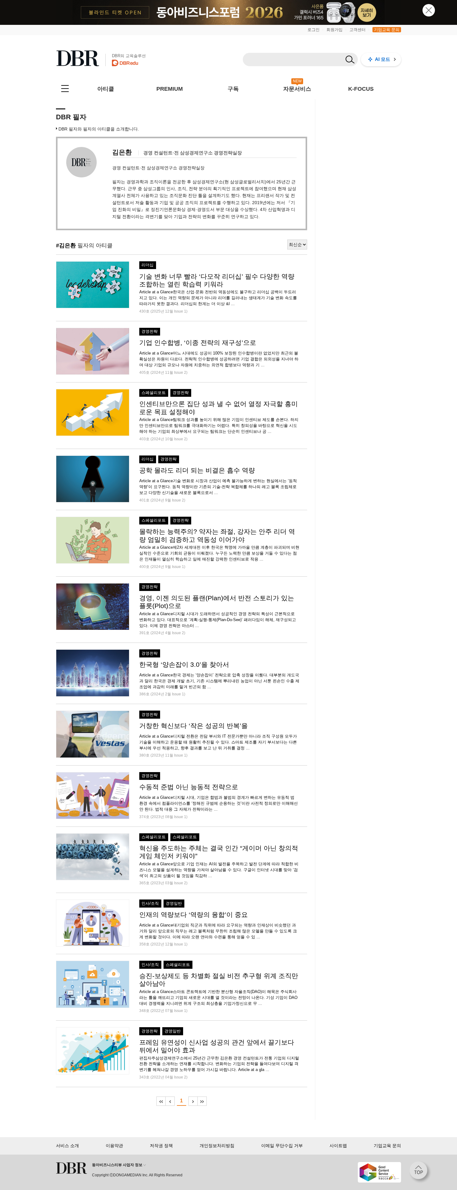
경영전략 (149, 331)
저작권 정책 (161, 1145)
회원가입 (334, 29)
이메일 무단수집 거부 (282, 1145)
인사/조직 (150, 903)
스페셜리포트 (153, 393)
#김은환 (66, 245)
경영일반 (174, 903)
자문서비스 (297, 89)
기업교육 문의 (386, 29)
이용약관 (114, 1145)
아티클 (105, 89)
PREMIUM (169, 89)
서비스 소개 (67, 1145)
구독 (233, 89)
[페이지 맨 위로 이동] (420, 1172)
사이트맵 (338, 1145)
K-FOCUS (361, 89)
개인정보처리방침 (217, 1145)
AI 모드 (382, 59)
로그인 (313, 29)
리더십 (147, 265)
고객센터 (357, 29)
